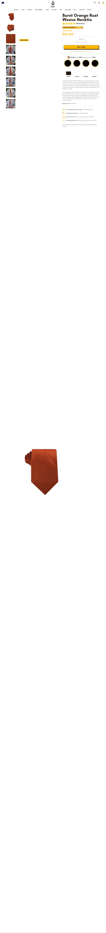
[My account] (99, 2)
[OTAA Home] (53, 4)
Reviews (89, 9)
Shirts (23, 9)
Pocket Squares (39, 9)
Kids (61, 9)
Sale (75, 9)
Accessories (68, 9)
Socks (47, 9)
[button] (95, 2)
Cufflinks (54, 9)
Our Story (81, 9)
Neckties (16, 9)
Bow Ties (30, 9)
